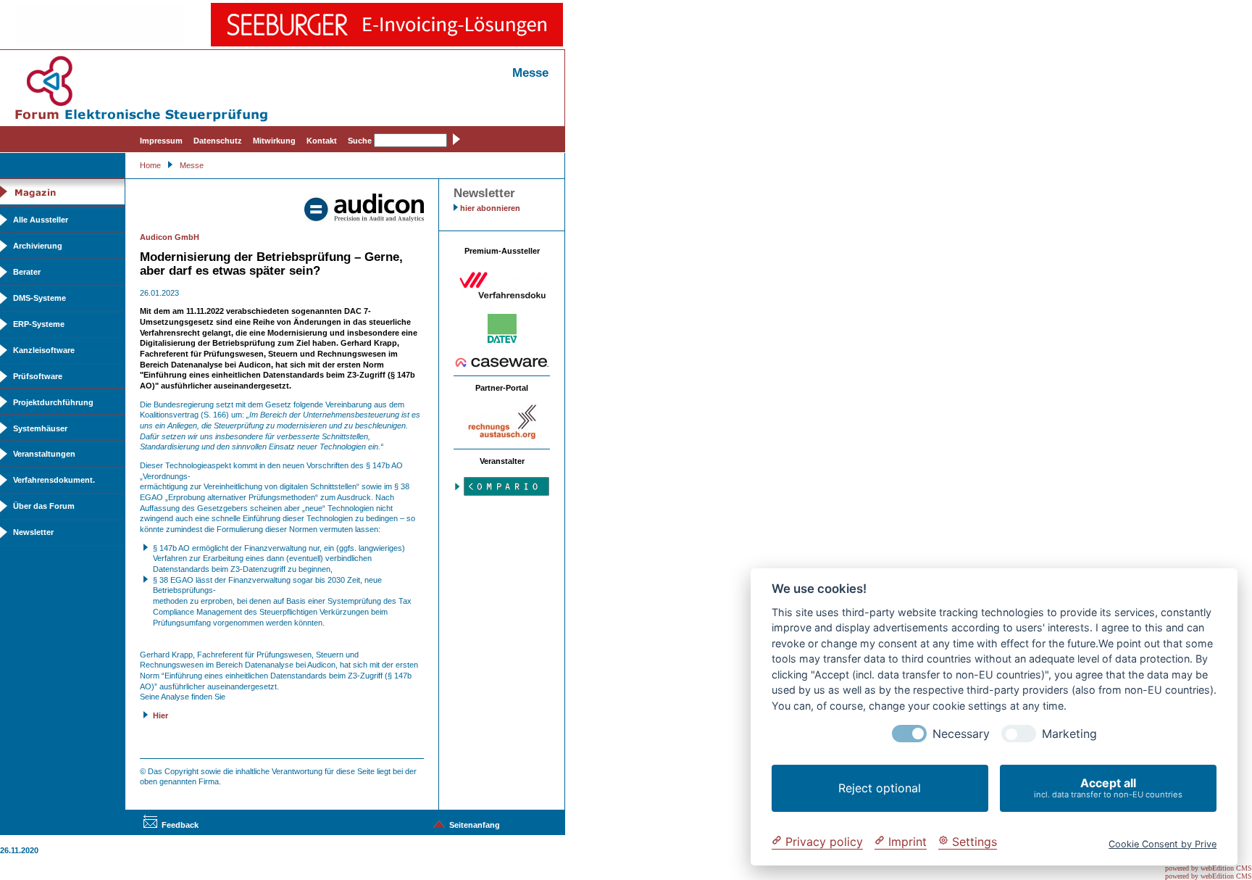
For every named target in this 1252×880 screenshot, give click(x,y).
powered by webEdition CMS (1208, 868)
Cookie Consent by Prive (1162, 843)
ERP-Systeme (38, 324)
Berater (27, 271)
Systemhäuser (40, 428)
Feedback (180, 825)
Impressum (161, 140)
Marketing (1069, 734)
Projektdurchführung (53, 402)
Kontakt (321, 140)
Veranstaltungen (44, 453)
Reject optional (879, 788)
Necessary (961, 734)
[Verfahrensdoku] (502, 296)
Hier (160, 715)
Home (150, 165)
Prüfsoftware (37, 376)
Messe (192, 165)
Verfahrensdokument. (54, 480)
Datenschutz (217, 140)
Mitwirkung (274, 140)
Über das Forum (44, 506)
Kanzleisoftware (44, 350)
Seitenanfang (474, 825)
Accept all (1108, 788)
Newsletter (33, 532)
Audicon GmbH (169, 237)
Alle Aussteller (40, 219)
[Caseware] (502, 364)
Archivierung (37, 245)
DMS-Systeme (39, 298)
